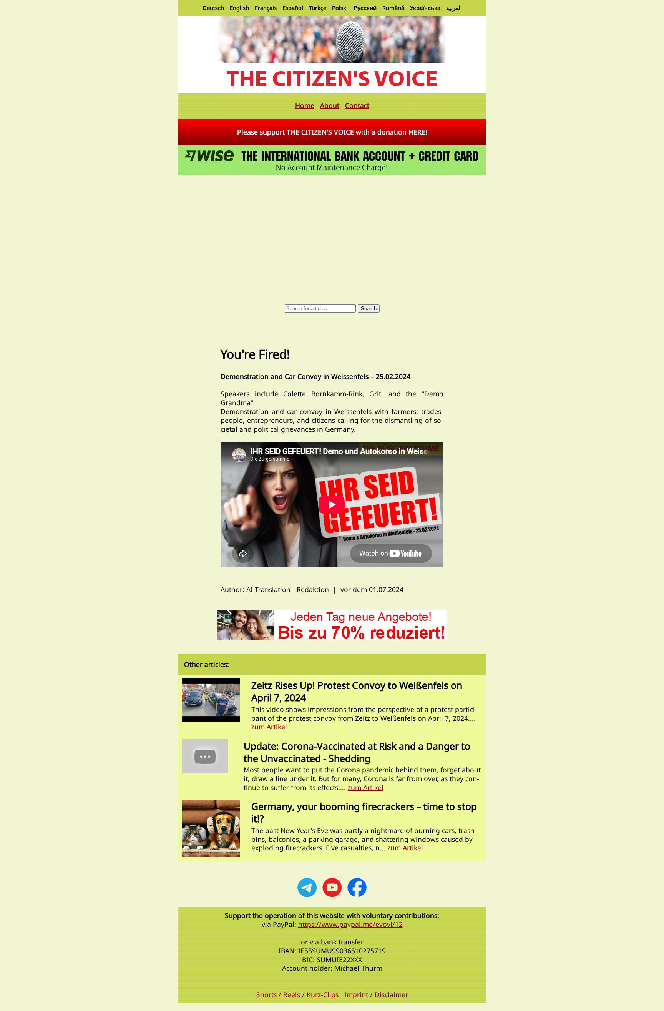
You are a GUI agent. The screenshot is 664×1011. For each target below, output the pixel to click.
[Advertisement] (332, 234)
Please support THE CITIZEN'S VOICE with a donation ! (332, 131)
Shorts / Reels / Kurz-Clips (297, 994)
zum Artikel (269, 726)
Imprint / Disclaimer (376, 994)
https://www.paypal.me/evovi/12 (350, 924)
